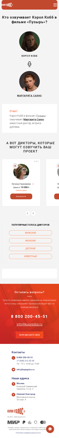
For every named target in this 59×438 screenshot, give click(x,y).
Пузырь (40, 115)
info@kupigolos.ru (29, 324)
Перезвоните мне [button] (29, 335)
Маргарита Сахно (33, 119)
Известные (30, 256)
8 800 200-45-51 (29, 316)
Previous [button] (27, 213)
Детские (31, 248)
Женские (30, 240)
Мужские (30, 233)
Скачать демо (21, 190)
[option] (21, 182)
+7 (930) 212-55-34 (25, 361)
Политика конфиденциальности (28, 433)
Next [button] (33, 213)
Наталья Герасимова (21, 184)
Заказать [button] (21, 196)
